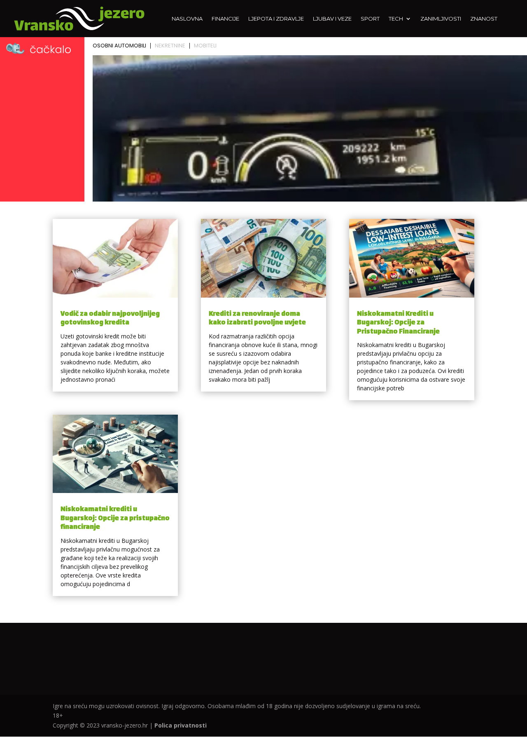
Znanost (483, 19)
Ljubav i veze (332, 19)
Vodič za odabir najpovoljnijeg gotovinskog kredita (110, 318)
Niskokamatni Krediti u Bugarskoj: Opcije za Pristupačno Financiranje (398, 323)
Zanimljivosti (440, 19)
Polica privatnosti (180, 725)
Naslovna (187, 19)
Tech (396, 19)
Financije (225, 19)
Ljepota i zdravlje (276, 19)
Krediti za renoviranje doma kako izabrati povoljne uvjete (257, 318)
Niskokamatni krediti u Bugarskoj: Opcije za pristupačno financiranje (115, 518)
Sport (370, 19)
